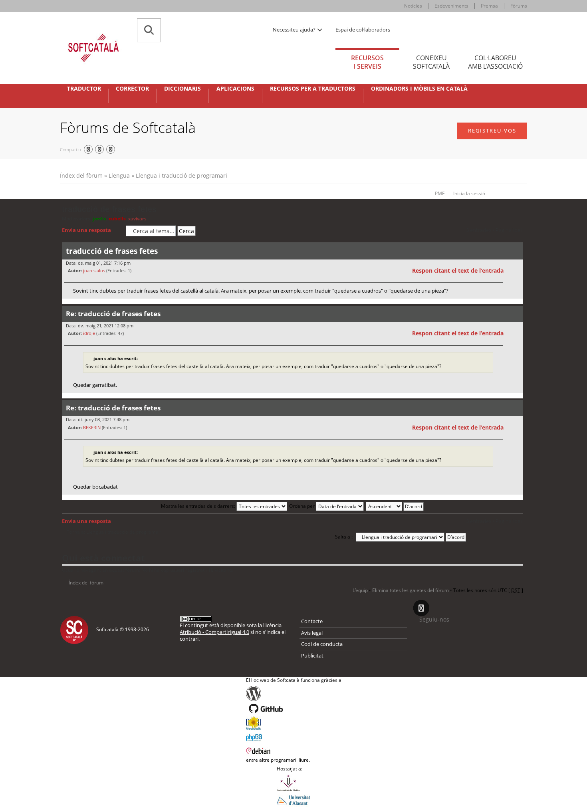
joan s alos (94, 270)
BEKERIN (92, 427)
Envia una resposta (86, 230)
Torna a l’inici (517, 303)
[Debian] (293, 750)
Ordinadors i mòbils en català (419, 88)
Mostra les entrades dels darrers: (198, 506)
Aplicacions (235, 88)
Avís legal (312, 632)
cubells (117, 218)
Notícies (413, 5)
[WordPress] (293, 693)
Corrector (132, 88)
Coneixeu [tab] (431, 62)
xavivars (137, 218)
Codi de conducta (322, 644)
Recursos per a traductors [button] (312, 88)
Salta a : (344, 536)
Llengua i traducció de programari (181, 175)
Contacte (312, 621)
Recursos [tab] (367, 62)
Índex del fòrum (81, 175)
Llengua (119, 175)
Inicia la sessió (469, 193)
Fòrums (518, 5)
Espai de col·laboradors (362, 29)
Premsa (489, 5)
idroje (89, 333)
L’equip (360, 590)
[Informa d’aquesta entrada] (516, 271)
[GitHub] (293, 708)
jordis (99, 218)
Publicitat (312, 655)
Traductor (84, 88)
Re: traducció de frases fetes (113, 313)
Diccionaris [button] (182, 88)
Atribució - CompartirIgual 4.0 (214, 632)
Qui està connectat (103, 558)
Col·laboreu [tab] (495, 62)
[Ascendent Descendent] (395, 506)
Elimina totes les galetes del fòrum (410, 590)
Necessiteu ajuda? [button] (295, 29)
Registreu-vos (492, 130)
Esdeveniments (451, 5)
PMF (439, 193)
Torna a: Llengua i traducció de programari (114, 532)
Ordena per (302, 506)
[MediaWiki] (293, 723)
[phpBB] (293, 736)
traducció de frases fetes (109, 209)
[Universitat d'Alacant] (293, 799)
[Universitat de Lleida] (293, 782)
